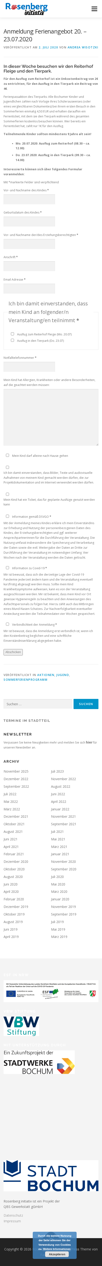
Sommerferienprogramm (25, 680)
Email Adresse (15, 279)
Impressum (12, 1221)
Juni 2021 (11, 839)
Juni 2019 (11, 929)
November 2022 (63, 779)
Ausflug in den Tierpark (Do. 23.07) (40, 341)
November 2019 (63, 906)
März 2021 (59, 846)
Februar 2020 (14, 899)
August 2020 (13, 876)
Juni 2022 (58, 794)
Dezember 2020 (16, 861)
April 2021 (11, 846)
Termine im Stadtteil (27, 721)
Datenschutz (13, 1215)
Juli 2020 (57, 876)
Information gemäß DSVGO (31, 516)
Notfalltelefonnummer (20, 357)
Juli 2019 (57, 922)
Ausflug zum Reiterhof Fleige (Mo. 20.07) (44, 334)
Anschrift (11, 257)
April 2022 (58, 801)
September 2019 (63, 914)
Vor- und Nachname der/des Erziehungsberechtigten (41, 235)
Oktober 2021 (14, 824)
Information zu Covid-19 (29, 568)
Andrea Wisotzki (83, 47)
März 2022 (12, 809)
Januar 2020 (60, 899)
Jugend (62, 675)
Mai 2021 (58, 839)
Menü (94, 9)
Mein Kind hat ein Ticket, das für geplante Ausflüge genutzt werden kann (49, 502)
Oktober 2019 (14, 914)
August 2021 (13, 831)
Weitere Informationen (57, 1249)
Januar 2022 (60, 809)
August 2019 (13, 922)
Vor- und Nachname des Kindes (26, 190)
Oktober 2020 (14, 869)
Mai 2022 (11, 801)
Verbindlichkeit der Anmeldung (34, 624)
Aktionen (45, 675)
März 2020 (59, 891)
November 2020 (63, 861)
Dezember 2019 (16, 906)
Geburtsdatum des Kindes (23, 212)
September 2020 (63, 869)
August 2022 (60, 786)
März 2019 (59, 936)
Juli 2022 (10, 794)
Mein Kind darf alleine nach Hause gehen (40, 456)
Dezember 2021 (16, 816)
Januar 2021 (60, 854)
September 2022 (16, 786)
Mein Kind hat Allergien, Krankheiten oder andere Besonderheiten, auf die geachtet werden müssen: (49, 382)
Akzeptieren (57, 1254)
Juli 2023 (57, 771)
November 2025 (16, 771)
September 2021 (63, 824)
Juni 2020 (11, 884)
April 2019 (11, 936)
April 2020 (11, 891)
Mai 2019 (58, 929)
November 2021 (63, 816)
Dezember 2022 (16, 779)
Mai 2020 (58, 884)
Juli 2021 (57, 831)
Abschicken (13, 652)
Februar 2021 (14, 854)
